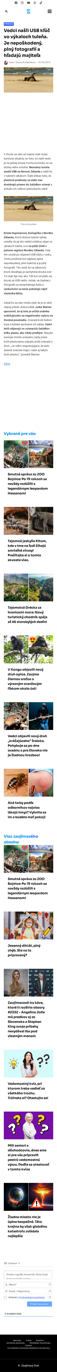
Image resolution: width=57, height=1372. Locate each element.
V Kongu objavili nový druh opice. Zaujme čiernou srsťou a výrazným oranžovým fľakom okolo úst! (25, 679)
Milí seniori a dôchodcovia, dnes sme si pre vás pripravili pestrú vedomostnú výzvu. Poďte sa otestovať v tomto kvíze (28, 1157)
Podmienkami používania (32, 1297)
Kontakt (40, 1341)
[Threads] (34, 2)
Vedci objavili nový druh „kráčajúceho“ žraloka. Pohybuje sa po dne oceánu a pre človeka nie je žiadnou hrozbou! (28, 745)
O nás (28, 1341)
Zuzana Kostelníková (25, 62)
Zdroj (7, 364)
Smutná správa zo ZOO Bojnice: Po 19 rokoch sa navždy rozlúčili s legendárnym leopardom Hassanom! (28, 483)
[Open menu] (49, 11)
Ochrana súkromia (15, 1343)
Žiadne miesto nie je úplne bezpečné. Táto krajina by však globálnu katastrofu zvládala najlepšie (27, 1226)
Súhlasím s (26, 1297)
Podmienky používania (40, 1343)
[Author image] (6, 63)
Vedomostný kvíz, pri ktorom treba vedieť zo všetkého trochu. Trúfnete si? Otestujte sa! (28, 1091)
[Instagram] (22, 2)
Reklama (17, 1341)
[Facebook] (16, 2)
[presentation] (28, 454)
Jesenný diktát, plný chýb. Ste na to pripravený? (24, 950)
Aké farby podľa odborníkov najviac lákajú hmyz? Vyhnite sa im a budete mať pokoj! (27, 810)
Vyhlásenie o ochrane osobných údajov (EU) (28, 1348)
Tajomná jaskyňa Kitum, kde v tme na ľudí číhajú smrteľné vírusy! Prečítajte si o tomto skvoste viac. (27, 550)
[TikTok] (41, 2)
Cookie (28, 1346)
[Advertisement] (28, 399)
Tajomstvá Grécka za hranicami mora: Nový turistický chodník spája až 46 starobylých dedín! (27, 615)
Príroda (8, 24)
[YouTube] (28, 2)
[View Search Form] (6, 11)
